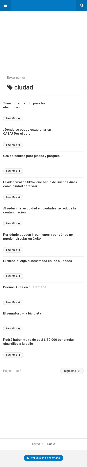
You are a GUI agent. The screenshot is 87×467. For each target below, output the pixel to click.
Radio (51, 444)
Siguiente (70, 370)
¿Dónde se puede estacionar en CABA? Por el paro (27, 132)
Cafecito (37, 444)
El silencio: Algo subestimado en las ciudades (37, 261)
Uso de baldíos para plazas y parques (31, 156)
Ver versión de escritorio (45, 457)
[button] (5, 5)
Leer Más (12, 118)
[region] (31, 37)
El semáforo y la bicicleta (22, 313)
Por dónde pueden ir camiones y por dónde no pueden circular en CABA (38, 237)
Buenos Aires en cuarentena (24, 287)
